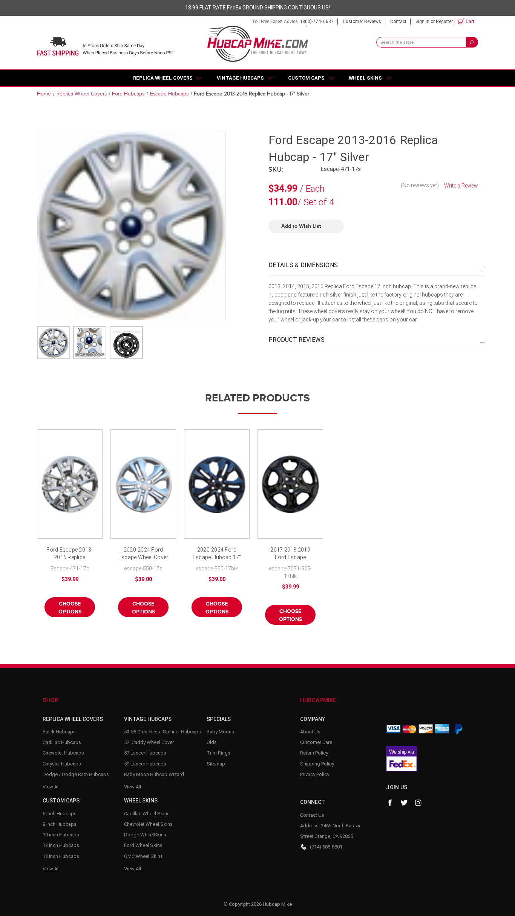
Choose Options (69, 608)
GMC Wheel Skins (143, 856)
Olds (212, 742)
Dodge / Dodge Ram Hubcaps (76, 774)
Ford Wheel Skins (143, 845)
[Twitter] (404, 803)
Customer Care (316, 742)
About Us (310, 732)
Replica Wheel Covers (163, 78)
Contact (398, 21)
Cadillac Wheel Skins (147, 813)
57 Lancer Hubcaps (145, 753)
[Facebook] (390, 803)
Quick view (69, 484)
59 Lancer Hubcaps (145, 764)
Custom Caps (306, 78)
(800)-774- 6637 (317, 21)
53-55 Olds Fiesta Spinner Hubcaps (162, 732)
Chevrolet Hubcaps (63, 753)
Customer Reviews (362, 21)
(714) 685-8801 (326, 847)
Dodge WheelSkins (145, 835)
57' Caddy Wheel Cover (149, 742)
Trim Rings (218, 753)
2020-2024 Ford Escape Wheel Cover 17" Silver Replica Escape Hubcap (143, 554)
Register (444, 21)
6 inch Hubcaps (60, 813)
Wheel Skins (365, 78)
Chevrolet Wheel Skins (148, 824)
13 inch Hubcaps (61, 856)
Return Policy (314, 753)
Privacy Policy (314, 774)
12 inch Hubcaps (61, 845)
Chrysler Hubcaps (62, 764)
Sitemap (216, 764)
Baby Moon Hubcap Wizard (154, 774)
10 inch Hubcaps (61, 835)
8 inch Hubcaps (60, 824)
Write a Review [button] (461, 186)
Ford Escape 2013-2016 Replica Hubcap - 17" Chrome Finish (69, 554)
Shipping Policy (317, 764)
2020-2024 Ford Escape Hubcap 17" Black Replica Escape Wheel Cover (217, 554)
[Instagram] (418, 803)
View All (51, 787)
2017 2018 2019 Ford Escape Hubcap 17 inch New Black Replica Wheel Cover (290, 554)
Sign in (422, 21)
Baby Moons (220, 732)
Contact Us (312, 815)
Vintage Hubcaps (240, 78)
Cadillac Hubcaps (62, 742)
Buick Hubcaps (59, 732)
